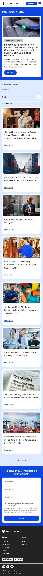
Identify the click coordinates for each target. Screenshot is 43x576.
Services (24, 541)
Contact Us (5, 553)
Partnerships (6, 544)
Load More (21, 460)
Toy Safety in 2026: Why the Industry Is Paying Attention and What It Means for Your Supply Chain (20, 310)
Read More (8, 145)
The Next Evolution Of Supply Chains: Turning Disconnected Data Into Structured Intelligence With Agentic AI (20, 135)
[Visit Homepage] (11, 3)
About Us (5, 541)
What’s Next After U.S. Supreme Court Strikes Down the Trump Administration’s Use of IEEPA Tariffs (21, 440)
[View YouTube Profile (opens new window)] (3, 566)
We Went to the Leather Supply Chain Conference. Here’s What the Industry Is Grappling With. (20, 264)
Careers (4, 550)
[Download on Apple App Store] (18, 559)
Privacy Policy (27, 512)
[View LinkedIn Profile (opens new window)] (12, 566)
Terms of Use (17, 573)
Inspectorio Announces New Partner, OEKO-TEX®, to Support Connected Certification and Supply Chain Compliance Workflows (21, 50)
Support (24, 544)
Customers (5, 547)
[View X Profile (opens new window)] (7, 566)
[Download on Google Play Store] (7, 559)
